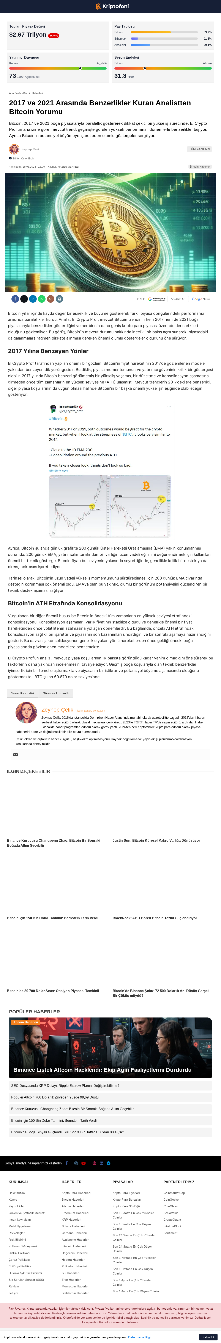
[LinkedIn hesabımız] (119, 1336)
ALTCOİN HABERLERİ (21, 53)
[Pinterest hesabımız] (102, 1336)
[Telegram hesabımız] (136, 1336)
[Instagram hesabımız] (51, 1336)
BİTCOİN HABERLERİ (20, 44)
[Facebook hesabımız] (17, 1336)
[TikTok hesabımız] (85, 1336)
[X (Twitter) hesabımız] (34, 1336)
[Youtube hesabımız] (68, 1336)
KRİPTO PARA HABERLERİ (24, 35)
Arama (176, 21)
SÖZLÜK (12, 70)
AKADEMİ (12, 61)
